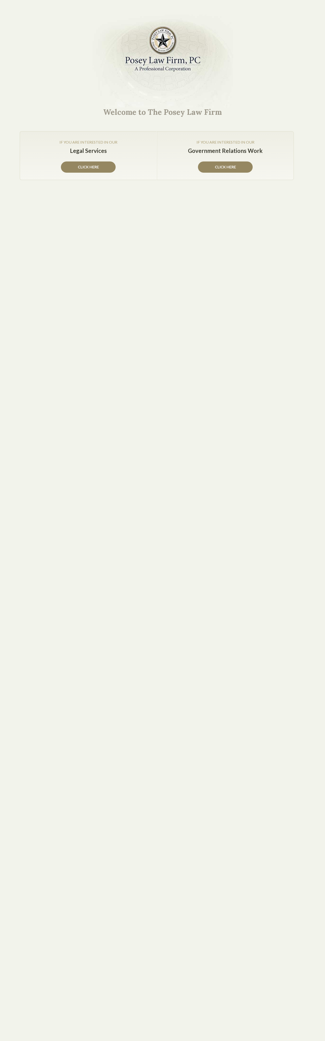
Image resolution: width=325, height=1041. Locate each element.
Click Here (225, 167)
